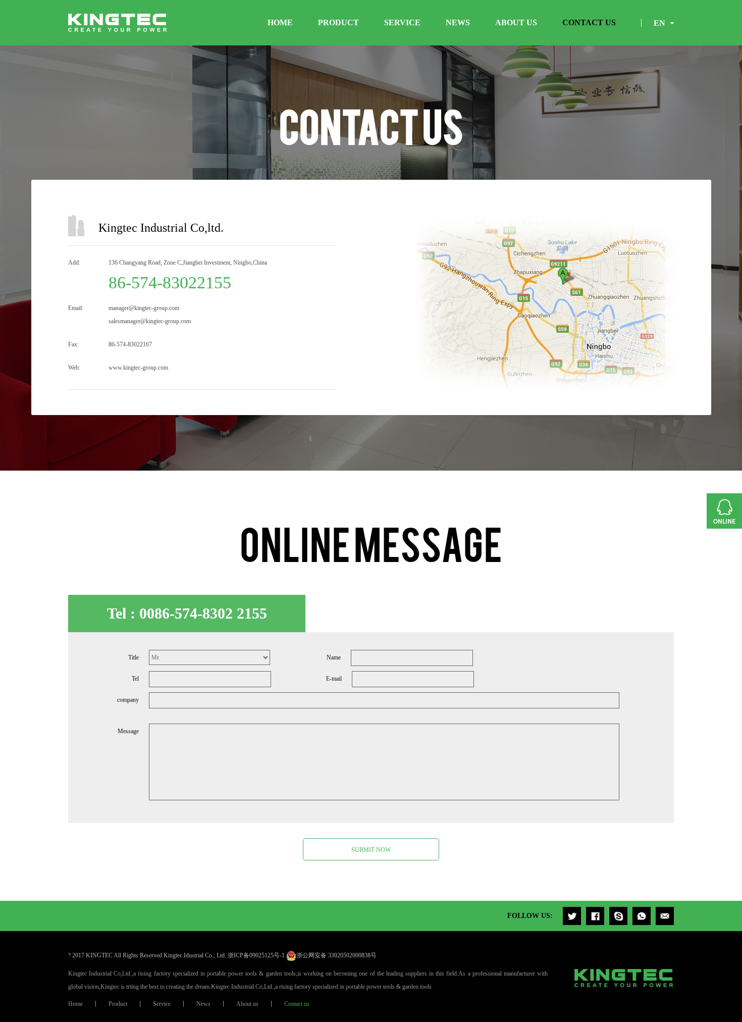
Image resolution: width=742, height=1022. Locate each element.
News (458, 22)
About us (516, 22)
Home (280, 22)
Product (338, 22)
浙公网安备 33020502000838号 (336, 955)
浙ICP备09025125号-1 (256, 955)
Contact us (589, 22)
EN (659, 23)
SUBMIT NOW (371, 849)
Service (402, 22)
